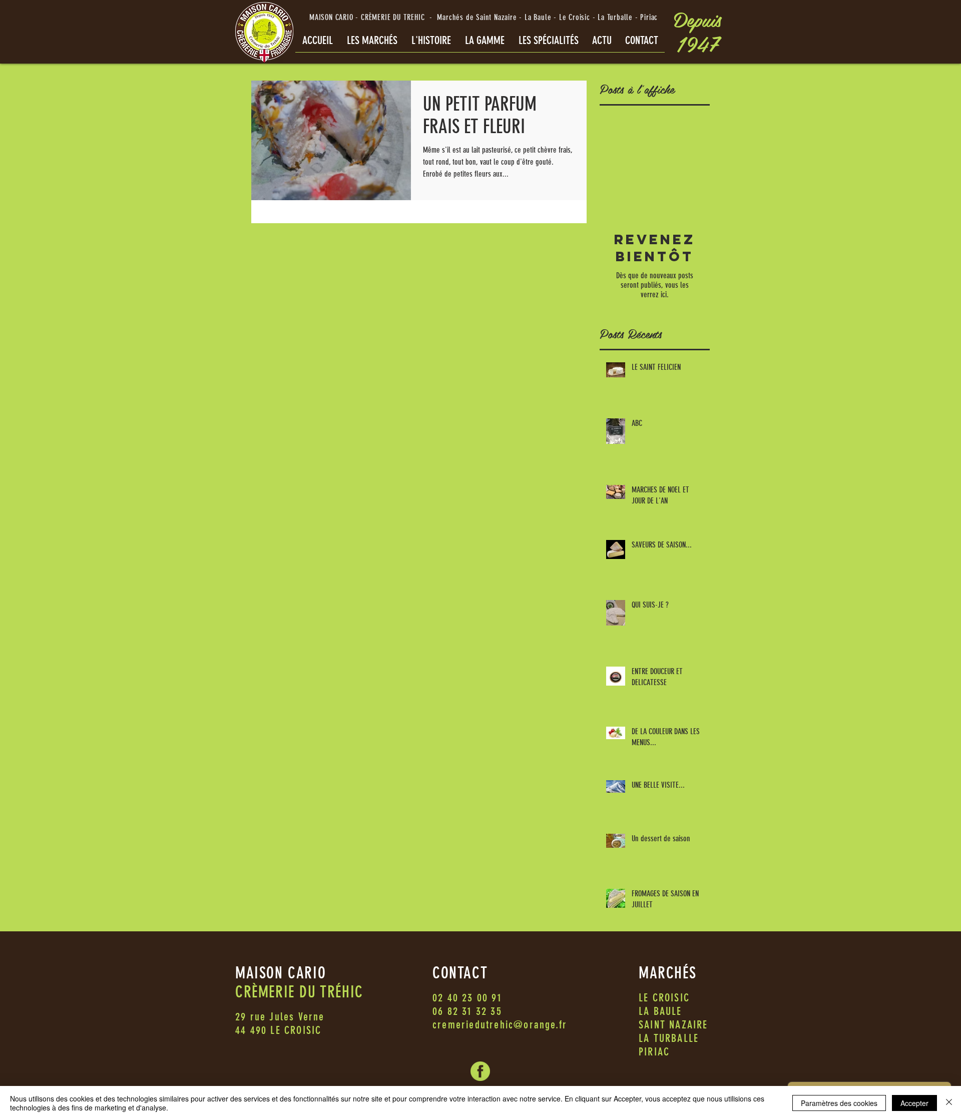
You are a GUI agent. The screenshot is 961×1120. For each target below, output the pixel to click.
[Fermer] (949, 1103)
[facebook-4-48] (480, 1071)
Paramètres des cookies (839, 1103)
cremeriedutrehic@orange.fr (499, 1024)
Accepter (914, 1103)
